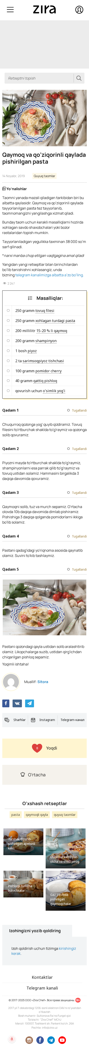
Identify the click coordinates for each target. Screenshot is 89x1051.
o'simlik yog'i (54, 390)
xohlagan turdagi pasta (55, 320)
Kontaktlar (42, 977)
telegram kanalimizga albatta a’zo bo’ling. (49, 274)
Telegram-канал (72, 720)
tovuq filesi (44, 310)
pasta (15, 814)
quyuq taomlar (65, 814)
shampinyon (46, 340)
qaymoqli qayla (37, 814)
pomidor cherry (48, 370)
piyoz (32, 350)
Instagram (47, 720)
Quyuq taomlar (44, 176)
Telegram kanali (42, 988)
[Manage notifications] (12, 1039)
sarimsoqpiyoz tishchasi (43, 360)
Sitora (42, 681)
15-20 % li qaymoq (51, 330)
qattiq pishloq (45, 380)
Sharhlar (19, 720)
